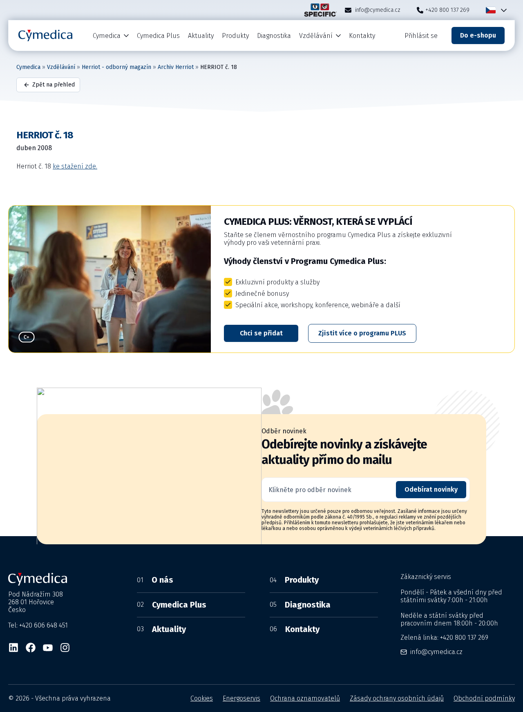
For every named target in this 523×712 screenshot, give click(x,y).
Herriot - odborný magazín (116, 67)
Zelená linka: (444, 637)
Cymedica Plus (158, 36)
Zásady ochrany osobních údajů (397, 698)
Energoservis (241, 698)
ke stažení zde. (75, 166)
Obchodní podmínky (484, 698)
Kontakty (362, 36)
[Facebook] (30, 647)
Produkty (235, 36)
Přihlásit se (421, 36)
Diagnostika (274, 36)
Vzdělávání (316, 36)
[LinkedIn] (13, 647)
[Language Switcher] (502, 10)
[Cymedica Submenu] (127, 36)
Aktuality (201, 36)
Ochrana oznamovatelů (305, 698)
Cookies (201, 698)
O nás (155, 580)
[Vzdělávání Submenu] (339, 36)
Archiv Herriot (176, 67)
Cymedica (107, 36)
